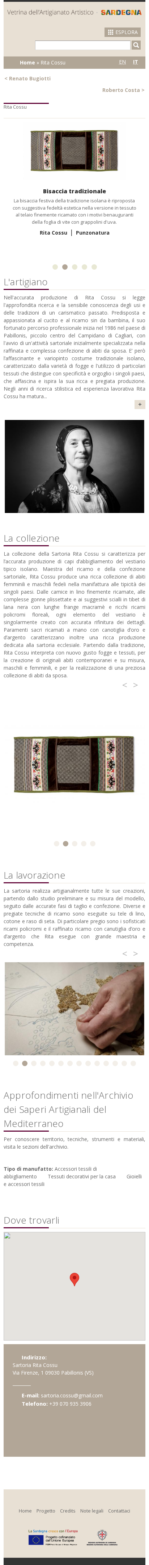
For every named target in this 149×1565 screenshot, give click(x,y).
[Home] (74, 12)
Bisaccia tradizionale (74, 191)
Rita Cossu (53, 232)
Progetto (46, 1510)
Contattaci (119, 1510)
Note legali (91, 1510)
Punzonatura (93, 232)
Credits (68, 1510)
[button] (74, 1279)
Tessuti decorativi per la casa (82, 1176)
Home (27, 62)
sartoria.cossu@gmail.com (72, 1395)
